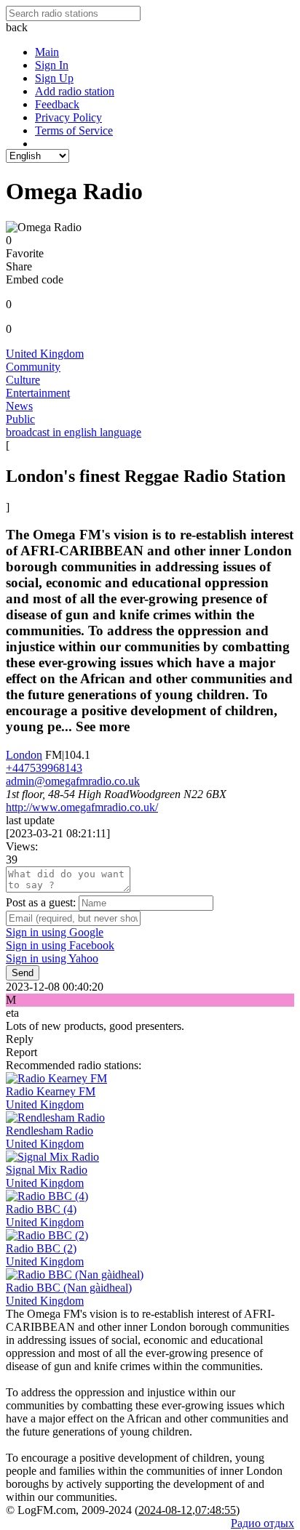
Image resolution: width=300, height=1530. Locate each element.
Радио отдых (262, 1523)
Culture (23, 380)
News (19, 406)
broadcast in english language (73, 432)
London (24, 755)
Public (20, 419)
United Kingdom (45, 353)
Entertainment (38, 393)
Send (22, 972)
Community (33, 367)
